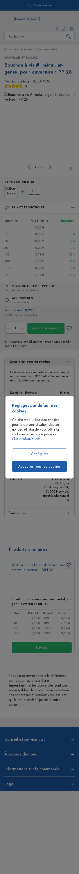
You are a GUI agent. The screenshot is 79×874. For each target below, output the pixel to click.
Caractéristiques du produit (29, 362)
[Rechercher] (69, 36)
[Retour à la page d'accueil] (27, 18)
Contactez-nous (42, 5)
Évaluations (17, 513)
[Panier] (71, 28)
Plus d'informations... (28, 438)
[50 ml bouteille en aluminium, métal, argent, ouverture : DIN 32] (42, 578)
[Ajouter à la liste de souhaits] (69, 328)
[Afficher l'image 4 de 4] (43, 167)
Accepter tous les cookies (39, 466)
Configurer (39, 453)
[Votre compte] (63, 28)
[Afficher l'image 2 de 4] (38, 167)
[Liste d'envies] (55, 28)
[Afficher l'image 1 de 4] (35, 167)
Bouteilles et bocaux (21, 58)
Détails (41, 647)
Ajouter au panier (46, 328)
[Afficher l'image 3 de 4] (40, 167)
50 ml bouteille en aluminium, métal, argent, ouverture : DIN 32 (41, 601)
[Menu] (7, 19)
